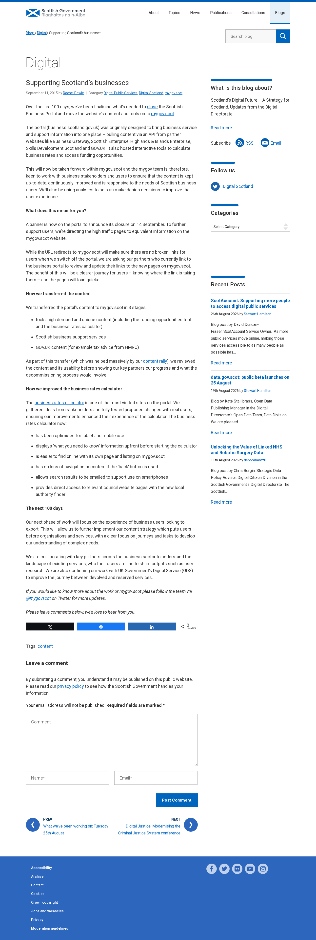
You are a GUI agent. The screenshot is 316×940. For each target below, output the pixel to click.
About (154, 12)
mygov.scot (173, 93)
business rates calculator (59, 402)
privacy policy (70, 686)
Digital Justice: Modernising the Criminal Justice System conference (149, 829)
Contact (37, 885)
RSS (249, 143)
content (45, 646)
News (195, 12)
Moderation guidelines (49, 928)
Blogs (280, 12)
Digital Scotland (151, 93)
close (152, 106)
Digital (42, 33)
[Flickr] (237, 869)
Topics (174, 12)
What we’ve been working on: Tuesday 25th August (75, 829)
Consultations (253, 12)
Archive (37, 876)
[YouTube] (250, 869)
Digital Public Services (121, 93)
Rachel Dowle (73, 93)
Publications (221, 12)
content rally (155, 361)
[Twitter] (224, 869)
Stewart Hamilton (257, 314)
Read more (221, 127)
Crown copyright (44, 902)
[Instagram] (263, 869)
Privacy (37, 920)
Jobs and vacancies (47, 911)
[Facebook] (211, 869)
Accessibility (41, 868)
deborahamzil (255, 460)
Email (276, 143)
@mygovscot (38, 598)
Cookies (37, 894)
